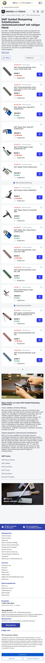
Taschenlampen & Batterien (10, 554)
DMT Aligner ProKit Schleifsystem (25, 167)
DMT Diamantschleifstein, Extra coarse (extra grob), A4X (25, 68)
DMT (23, 15)
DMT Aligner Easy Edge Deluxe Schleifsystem (25, 231)
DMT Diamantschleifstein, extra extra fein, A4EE (25, 250)
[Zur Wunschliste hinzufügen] (41, 64)
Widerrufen (5, 572)
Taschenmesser (6, 536)
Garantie (4, 567)
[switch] (40, 3)
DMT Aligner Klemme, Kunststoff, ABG (25, 211)
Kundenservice (6, 565)
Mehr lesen (5, 52)
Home (3, 15)
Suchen (34, 12)
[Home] (13, 11)
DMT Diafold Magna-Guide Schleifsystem (23, 290)
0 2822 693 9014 (8, 603)
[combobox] (34, 58)
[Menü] (42, 12)
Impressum (5, 579)
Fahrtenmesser (6, 538)
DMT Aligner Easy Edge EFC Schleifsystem (24, 128)
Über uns (4, 586)
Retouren (5, 570)
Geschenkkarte (6, 590)
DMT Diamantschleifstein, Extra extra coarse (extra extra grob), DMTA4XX (25, 88)
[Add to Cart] (39, 74)
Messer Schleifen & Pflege (13, 15)
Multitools (5, 540)
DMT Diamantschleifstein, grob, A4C (25, 353)
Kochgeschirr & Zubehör (9, 547)
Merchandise (6, 593)
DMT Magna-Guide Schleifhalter (25, 190)
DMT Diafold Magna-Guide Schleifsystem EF (23, 148)
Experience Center (7, 588)
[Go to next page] (26, 369)
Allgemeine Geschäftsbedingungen (13, 577)
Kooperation (5, 595)
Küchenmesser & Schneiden (10, 545)
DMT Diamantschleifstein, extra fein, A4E (25, 270)
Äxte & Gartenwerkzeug (9, 552)
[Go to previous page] (18, 369)
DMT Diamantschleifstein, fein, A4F (24, 333)
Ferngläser (5, 556)
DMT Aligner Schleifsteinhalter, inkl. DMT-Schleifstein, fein (24, 314)
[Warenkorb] (37, 12)
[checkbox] (14, 78)
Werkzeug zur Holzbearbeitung (12, 558)
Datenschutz (6, 574)
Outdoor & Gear (7, 549)
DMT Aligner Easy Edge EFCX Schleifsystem (24, 108)
